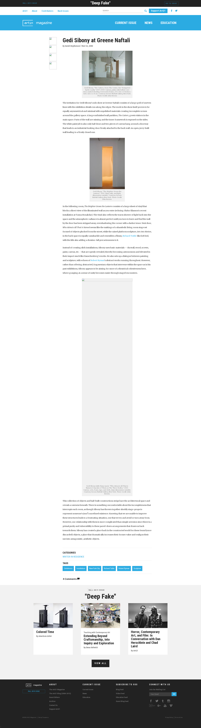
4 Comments (70, 579)
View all (100, 663)
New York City (94, 568)
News (148, 23)
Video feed (120, 693)
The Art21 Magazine (57, 689)
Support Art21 (158, 10)
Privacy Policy (169, 717)
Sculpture (137, 568)
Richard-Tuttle (129, 236)
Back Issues (63, 11)
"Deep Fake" (100, 3)
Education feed (122, 697)
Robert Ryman (97, 260)
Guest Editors (54, 697)
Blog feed (119, 689)
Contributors (47, 11)
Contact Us (53, 705)
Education (168, 23)
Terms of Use (179, 717)
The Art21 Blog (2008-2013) (60, 693)
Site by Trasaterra (43, 717)
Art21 (25, 11)
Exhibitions (68, 568)
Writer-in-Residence (73, 557)
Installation (81, 568)
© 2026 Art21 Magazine (30, 717)
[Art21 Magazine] (37, 19)
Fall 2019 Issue (97, 590)
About (34, 11)
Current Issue (125, 23)
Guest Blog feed (122, 701)
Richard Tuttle (109, 568)
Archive (52, 701)
